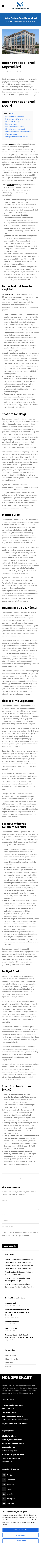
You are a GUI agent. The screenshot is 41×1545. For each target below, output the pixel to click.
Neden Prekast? (11, 1328)
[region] (20, 1526)
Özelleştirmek (20, 1535)
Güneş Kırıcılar (8, 1409)
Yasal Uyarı (7, 1462)
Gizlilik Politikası (9, 1436)
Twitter (10, 1475)
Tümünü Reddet (20, 1541)
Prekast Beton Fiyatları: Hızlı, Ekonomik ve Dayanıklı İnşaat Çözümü (17, 1312)
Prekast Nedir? (11, 1303)
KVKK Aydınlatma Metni (12, 1440)
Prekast (10, 144)
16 (19, 1305)
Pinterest (10, 1484)
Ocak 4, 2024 (7, 72)
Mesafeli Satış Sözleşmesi (13, 1454)
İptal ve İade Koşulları (11, 1458)
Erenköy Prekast (12, 1322)
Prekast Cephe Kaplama (12, 1405)
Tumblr (10, 1489)
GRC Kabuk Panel (9, 1412)
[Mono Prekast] (20, 6)
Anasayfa (9, 21)
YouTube (10, 1503)
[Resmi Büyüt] (20, 41)
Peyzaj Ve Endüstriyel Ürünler (14, 1423)
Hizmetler (9, 1363)
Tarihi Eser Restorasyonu (12, 1416)
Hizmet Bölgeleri (12, 1359)
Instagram (11, 1499)
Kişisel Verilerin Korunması (13, 1443)
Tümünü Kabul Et (20, 1530)
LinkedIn (10, 1494)
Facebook (11, 1480)
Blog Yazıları (21, 72)
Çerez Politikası (8, 1447)
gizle (11, 113)
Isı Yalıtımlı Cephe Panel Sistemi (15, 1420)
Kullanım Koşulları (10, 1451)
